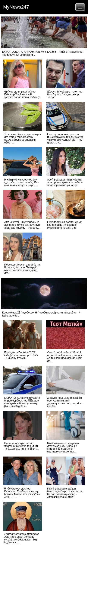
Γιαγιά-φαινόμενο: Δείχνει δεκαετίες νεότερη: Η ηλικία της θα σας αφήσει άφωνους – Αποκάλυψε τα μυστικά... (64, 493)
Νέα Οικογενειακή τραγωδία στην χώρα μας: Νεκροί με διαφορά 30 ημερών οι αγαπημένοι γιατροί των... (63, 447)
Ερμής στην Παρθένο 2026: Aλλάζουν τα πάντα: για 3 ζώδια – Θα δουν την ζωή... (21, 355)
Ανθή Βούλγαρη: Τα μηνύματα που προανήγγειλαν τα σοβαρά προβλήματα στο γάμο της (65, 182)
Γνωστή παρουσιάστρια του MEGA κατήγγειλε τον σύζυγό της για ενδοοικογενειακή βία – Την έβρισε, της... (65, 138)
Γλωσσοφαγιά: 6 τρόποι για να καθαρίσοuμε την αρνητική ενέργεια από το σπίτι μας (64, 224)
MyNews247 (16, 7)
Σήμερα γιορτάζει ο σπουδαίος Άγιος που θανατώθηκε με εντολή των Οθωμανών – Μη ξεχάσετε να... (21, 538)
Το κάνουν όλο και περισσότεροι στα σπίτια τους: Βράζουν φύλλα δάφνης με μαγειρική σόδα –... (22, 138)
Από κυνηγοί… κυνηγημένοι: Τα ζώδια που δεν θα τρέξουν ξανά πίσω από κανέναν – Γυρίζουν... (22, 224)
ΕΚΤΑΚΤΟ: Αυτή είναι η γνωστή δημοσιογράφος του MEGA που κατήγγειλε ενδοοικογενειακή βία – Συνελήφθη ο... (22, 402)
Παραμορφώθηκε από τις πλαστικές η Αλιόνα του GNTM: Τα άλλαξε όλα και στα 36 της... (21, 445)
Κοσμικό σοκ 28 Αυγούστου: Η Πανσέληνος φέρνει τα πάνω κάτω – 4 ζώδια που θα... (41, 313)
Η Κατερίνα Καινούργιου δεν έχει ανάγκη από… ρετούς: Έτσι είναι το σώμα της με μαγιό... (21, 182)
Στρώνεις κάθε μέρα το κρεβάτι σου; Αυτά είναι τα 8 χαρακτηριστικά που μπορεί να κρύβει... (64, 402)
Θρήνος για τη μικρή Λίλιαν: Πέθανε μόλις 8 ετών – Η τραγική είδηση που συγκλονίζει (22, 94)
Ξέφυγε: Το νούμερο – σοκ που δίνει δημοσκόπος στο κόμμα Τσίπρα (64, 94)
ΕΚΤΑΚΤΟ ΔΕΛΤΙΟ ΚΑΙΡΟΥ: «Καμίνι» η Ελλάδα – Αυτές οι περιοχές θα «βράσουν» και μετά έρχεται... (42, 53)
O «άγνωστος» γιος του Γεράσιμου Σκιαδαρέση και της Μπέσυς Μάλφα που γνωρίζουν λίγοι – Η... (22, 493)
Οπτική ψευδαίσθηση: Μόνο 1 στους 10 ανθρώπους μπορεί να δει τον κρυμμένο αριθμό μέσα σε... (65, 356)
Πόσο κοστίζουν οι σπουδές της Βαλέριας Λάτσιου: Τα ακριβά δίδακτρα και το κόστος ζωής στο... (22, 269)
